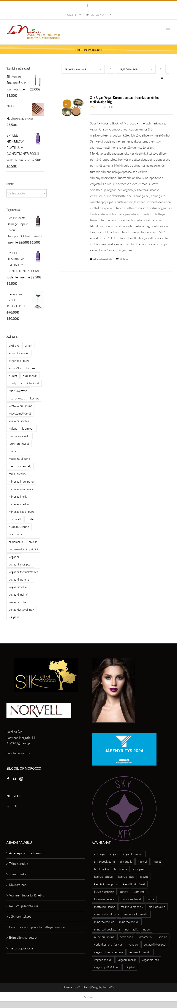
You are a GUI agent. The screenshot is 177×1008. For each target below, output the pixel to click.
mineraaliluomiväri (21, 489)
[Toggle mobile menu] (168, 28)
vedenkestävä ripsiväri (23, 549)
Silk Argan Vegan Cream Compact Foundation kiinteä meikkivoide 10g (124, 99)
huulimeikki (30, 375)
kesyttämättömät (20, 413)
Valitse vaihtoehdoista (102, 259)
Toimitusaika (17, 874)
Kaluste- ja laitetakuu (23, 906)
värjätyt (14, 617)
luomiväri (28, 428)
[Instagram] (21, 779)
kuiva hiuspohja (19, 421)
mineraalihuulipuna (21, 481)
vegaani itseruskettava (23, 572)
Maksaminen (18, 885)
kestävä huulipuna (20, 406)
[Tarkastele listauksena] (161, 77)
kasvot (34, 398)
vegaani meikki (18, 594)
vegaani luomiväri (20, 579)
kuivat (13, 428)
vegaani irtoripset (20, 564)
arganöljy (15, 368)
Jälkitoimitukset (20, 916)
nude (30, 519)
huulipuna (15, 383)
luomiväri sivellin (19, 436)
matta (12, 451)
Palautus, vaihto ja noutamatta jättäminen (37, 927)
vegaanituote (17, 602)
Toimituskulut (18, 864)
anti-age (14, 345)
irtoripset (33, 383)
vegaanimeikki (18, 587)
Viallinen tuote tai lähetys (26, 895)
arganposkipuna (19, 360)
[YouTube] (14, 779)
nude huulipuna (19, 526)
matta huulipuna (19, 458)
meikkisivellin (17, 473)
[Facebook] (8, 779)
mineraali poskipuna (22, 511)
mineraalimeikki (19, 504)
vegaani (14, 557)
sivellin (33, 542)
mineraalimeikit (18, 496)
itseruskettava (18, 391)
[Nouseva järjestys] (110, 69)
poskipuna (15, 534)
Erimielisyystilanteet (23, 937)
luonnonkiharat (19, 443)
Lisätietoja (123, 259)
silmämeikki (16, 542)
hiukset (31, 368)
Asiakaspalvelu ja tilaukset (26, 853)
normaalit (15, 519)
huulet (13, 375)
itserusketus (17, 398)
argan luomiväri (19, 353)
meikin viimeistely (20, 466)
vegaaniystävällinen (21, 609)
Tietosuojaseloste (21, 948)
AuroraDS (108, 987)
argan (28, 345)
